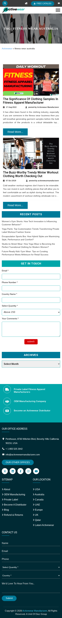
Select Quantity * (10, 306)
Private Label (10, 499)
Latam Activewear (44, 525)
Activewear (7, 48)
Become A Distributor (14, 504)
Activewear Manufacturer (34, 610)
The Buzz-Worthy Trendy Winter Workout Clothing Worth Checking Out (30, 174)
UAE (37, 504)
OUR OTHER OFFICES (18, 462)
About (6, 489)
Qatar (37, 520)
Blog (6, 510)
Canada (38, 499)
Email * (5, 270)
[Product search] (5, 3)
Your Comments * (10, 318)
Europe (38, 510)
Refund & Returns (13, 515)
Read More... (15, 131)
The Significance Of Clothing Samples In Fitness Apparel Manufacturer (30, 100)
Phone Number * (10, 282)
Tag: (31, 28)
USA (37, 489)
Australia (39, 494)
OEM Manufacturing (14, 494)
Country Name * (9, 294)
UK (36, 515)
